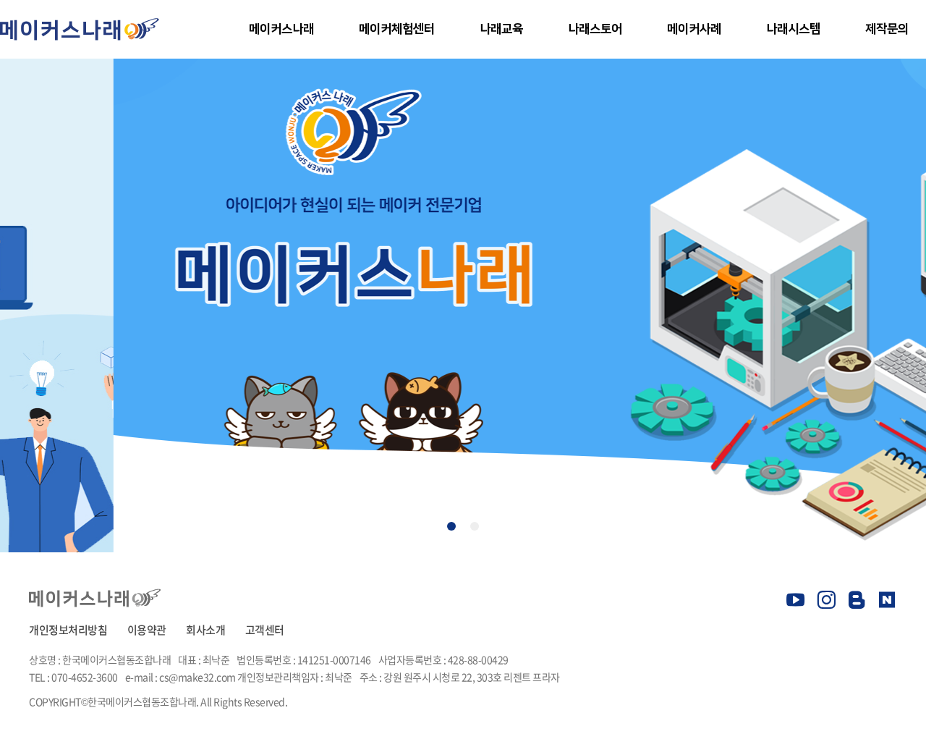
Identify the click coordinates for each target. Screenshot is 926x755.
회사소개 (205, 630)
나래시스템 (793, 28)
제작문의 (887, 28)
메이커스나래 (281, 28)
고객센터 (264, 630)
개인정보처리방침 (68, 630)
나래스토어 (595, 28)
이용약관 (146, 630)
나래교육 (501, 28)
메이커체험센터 (396, 28)
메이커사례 (694, 28)
